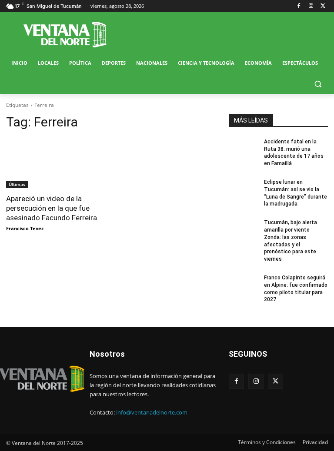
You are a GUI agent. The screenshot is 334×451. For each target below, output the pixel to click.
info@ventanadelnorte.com (151, 412)
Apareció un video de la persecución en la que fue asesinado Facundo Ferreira (51, 208)
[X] (323, 6)
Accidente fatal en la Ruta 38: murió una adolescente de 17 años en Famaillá (294, 152)
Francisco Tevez (24, 228)
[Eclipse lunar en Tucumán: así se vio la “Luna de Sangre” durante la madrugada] (243, 189)
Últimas (17, 184)
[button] (317, 84)
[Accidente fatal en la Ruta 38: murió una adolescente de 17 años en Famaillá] (243, 148)
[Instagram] (311, 6)
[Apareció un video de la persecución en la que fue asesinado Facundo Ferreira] (55, 163)
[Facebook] (299, 6)
